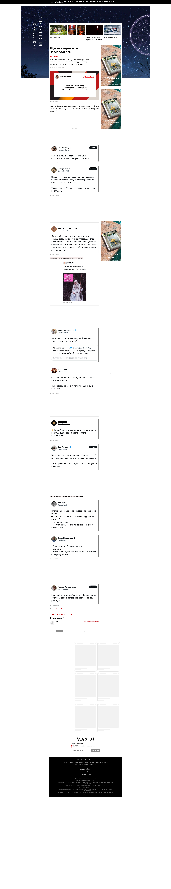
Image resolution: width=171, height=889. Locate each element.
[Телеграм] (85, 668)
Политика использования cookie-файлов (99, 671)
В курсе (66, 2)
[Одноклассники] (93, 668)
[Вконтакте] (81, 668)
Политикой (76, 655)
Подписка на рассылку (77, 652)
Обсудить (61, 67)
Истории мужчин (109, 2)
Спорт (87, 2)
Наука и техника (79, 2)
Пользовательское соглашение (81, 671)
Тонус (101, 2)
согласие (76, 654)
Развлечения (94, 2)
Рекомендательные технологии (81, 673)
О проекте (65, 671)
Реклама (71, 671)
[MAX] (78, 668)
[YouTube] (89, 668)
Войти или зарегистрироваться (91, 621)
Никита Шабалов (60, 608)
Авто (71, 2)
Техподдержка (93, 673)
